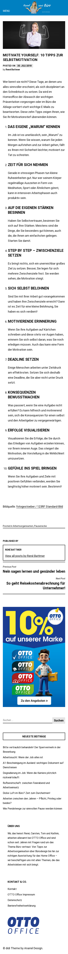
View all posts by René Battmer (25, 556)
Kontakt (12, 888)
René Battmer (13, 69)
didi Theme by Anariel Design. (24, 948)
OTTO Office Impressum (21, 894)
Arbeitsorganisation (23, 526)
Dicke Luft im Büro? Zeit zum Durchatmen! (26, 793)
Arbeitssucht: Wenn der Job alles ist (23, 757)
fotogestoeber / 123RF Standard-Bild (39, 506)
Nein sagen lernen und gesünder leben (34, 569)
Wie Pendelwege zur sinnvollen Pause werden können (32, 808)
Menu (6, 10)
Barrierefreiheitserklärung (22, 905)
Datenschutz (15, 900)
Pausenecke (40, 526)
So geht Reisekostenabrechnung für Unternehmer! (35, 583)
